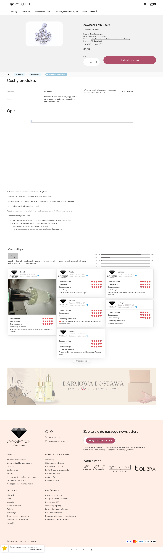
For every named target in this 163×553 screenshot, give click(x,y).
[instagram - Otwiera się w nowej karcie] (46, 431)
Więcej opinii (81, 361)
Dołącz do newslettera (100, 440)
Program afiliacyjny (53, 495)
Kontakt (10, 523)
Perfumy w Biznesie (53, 512)
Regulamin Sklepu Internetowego (21, 477)
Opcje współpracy (53, 505)
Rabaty (10, 509)
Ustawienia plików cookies (19, 463)
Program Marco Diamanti (56, 498)
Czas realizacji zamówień (18, 516)
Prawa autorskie (52, 480)
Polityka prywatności (16, 480)
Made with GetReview (36, 549)
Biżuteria (19, 74)
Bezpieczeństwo (52, 473)
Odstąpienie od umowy (55, 463)
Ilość (85, 56)
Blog (9, 498)
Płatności (11, 495)
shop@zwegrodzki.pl (57, 441)
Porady (10, 473)
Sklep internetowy (80, 550)
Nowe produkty (14, 505)
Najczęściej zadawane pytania (20, 484)
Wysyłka (10, 502)
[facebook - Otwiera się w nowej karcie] (51, 431)
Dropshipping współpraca (56, 509)
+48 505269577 (55, 437)
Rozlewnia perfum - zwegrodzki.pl (8, 74)
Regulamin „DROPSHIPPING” (58, 519)
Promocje (11, 512)
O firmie (10, 466)
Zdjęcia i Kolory (51, 477)
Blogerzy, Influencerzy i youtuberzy (60, 516)
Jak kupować (12, 470)
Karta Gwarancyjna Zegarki (57, 470)
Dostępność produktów (17, 519)
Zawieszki (35, 74)
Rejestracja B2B (52, 502)
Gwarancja (50, 459)
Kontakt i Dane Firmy (16, 459)
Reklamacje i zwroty (54, 466)
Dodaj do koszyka (129, 60)
